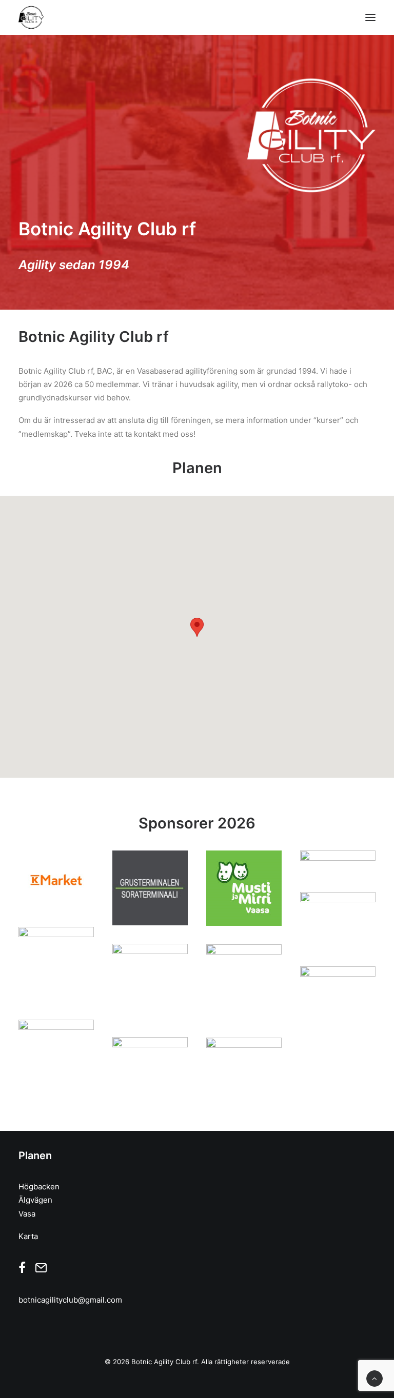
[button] (370, 17)
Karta (28, 1236)
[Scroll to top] (374, 1378)
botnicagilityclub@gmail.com (70, 1300)
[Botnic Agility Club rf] (31, 17)
